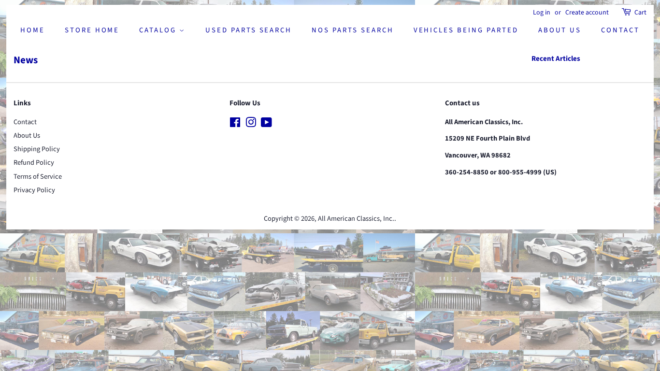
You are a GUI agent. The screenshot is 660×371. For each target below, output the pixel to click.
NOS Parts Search (352, 30)
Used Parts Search (248, 30)
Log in (541, 12)
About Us (560, 30)
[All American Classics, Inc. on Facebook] (235, 124)
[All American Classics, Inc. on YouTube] (266, 124)
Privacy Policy (34, 190)
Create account (587, 12)
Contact (620, 30)
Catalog (159, 30)
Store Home (92, 30)
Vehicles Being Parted (466, 30)
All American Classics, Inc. (356, 219)
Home (32, 30)
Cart (640, 12)
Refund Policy (34, 162)
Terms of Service (38, 176)
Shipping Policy (37, 149)
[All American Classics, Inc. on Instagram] (250, 124)
